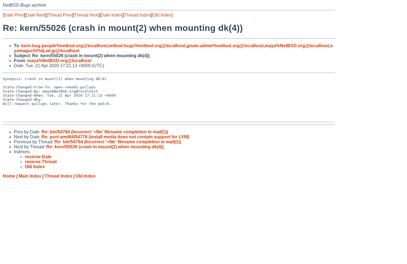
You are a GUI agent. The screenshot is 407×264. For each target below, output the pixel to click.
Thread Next (86, 15)
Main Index (30, 176)
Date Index (111, 15)
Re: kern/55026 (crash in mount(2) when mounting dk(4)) (105, 146)
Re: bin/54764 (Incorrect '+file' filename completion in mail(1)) (105, 132)
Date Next (35, 15)
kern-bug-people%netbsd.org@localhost (64, 45)
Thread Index (137, 15)
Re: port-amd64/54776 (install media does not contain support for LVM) (115, 136)
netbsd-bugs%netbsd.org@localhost (147, 45)
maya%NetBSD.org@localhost (297, 45)
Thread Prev (60, 15)
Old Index (162, 15)
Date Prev (14, 15)
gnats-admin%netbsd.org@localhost (225, 45)
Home (9, 176)
